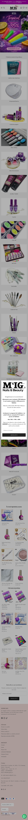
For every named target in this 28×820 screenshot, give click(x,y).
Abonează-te (14, 435)
